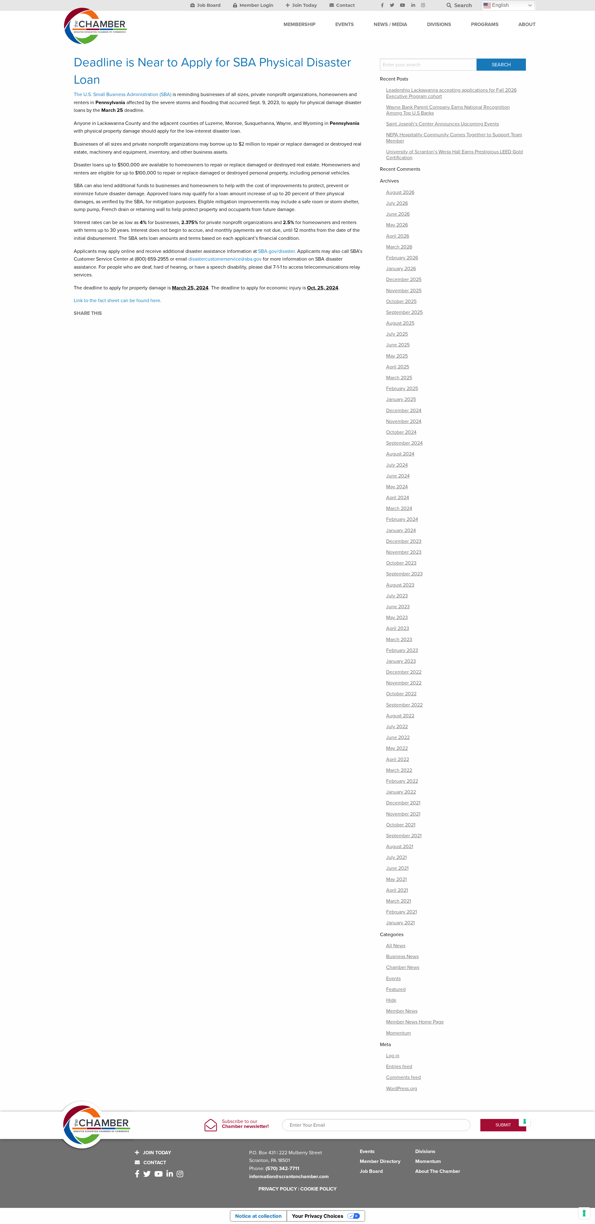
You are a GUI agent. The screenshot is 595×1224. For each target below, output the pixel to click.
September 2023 (404, 574)
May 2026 (397, 225)
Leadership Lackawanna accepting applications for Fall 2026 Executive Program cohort (451, 93)
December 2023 (403, 541)
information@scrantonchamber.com (289, 1176)
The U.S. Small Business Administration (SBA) (122, 94)
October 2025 (401, 301)
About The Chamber (437, 1171)
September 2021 (403, 836)
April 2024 (397, 498)
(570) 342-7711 (282, 1168)
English (500, 5)
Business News (402, 956)
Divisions (425, 1151)
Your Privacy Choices (317, 1216)
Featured (396, 989)
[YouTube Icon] (402, 5)
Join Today (304, 5)
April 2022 (397, 759)
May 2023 (397, 617)
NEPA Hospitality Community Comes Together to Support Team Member (454, 138)
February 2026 (402, 258)
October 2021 (400, 825)
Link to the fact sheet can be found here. (117, 300)
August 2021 (399, 846)
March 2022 (399, 770)
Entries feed (399, 1066)
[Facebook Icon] (382, 5)
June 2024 (398, 476)
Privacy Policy (277, 1189)
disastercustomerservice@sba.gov (225, 259)
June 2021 (397, 868)
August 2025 (400, 323)
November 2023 (403, 552)
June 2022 (398, 737)
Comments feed (403, 1077)
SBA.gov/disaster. (277, 251)
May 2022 (397, 748)
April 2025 (397, 367)
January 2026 (401, 269)
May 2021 (396, 879)
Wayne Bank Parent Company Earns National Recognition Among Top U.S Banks (448, 110)
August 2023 (400, 585)
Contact (345, 5)
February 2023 (402, 650)
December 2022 (403, 672)
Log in (392, 1056)
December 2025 (403, 279)
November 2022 (403, 683)
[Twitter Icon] (392, 5)
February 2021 (401, 912)
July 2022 (397, 727)
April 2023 (397, 628)
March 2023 (399, 639)
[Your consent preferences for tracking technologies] (584, 1213)
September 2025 (404, 312)
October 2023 (401, 563)
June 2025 (398, 345)
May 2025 (397, 356)
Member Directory (380, 1161)
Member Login (255, 5)
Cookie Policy (318, 1189)
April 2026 (397, 236)
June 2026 (398, 214)
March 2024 (399, 508)
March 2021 (398, 901)
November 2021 (403, 814)
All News (395, 946)
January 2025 (401, 399)
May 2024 (397, 487)
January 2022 (401, 792)
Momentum (398, 1033)
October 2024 (401, 432)
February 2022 (402, 781)
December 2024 (403, 410)
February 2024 (402, 519)
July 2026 (397, 203)
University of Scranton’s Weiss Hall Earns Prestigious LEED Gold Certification (454, 155)
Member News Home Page (415, 1022)
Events (393, 978)
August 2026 (400, 192)
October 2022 (401, 694)
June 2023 (398, 607)
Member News (401, 1011)
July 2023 (397, 596)
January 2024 (401, 530)
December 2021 (403, 803)
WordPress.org (401, 1088)
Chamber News (402, 967)
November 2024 (403, 421)
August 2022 (400, 716)
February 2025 (402, 388)
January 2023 (401, 661)
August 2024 (400, 454)
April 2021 (397, 890)
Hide (391, 1000)
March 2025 (399, 378)
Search (462, 5)
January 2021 (400, 923)
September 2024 (404, 443)
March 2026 (399, 247)
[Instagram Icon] (423, 5)
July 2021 (396, 857)
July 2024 (397, 465)
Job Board (208, 5)
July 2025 (397, 334)
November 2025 (403, 291)
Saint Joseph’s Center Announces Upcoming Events (442, 124)
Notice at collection (258, 1216)
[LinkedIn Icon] (413, 5)
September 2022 (404, 705)
